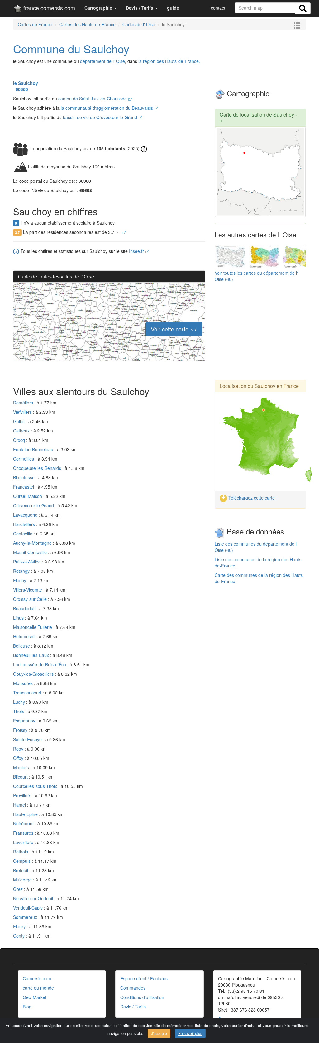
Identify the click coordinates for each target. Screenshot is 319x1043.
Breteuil (21, 870)
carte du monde (38, 988)
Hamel (20, 805)
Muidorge (23, 879)
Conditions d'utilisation (142, 997)
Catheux (22, 430)
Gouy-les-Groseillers (34, 674)
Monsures (23, 683)
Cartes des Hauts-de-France (87, 24)
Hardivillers (24, 524)
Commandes (132, 988)
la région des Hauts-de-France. (169, 61)
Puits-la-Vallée (27, 561)
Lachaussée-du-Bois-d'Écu (40, 664)
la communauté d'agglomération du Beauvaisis (107, 108)
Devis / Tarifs (133, 1006)
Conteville (23, 533)
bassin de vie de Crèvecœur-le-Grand (100, 117)
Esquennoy (24, 720)
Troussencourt (28, 692)
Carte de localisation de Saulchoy (257, 114)
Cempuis (22, 861)
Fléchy (20, 580)
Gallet (19, 421)
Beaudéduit (25, 608)
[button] (100, 8)
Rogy (19, 749)
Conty (19, 936)
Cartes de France (35, 24)
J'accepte (159, 1033)
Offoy (19, 758)
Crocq (19, 440)
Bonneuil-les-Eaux (31, 655)
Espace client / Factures (144, 978)
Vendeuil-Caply (28, 908)
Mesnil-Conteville (30, 552)
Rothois (21, 851)
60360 (20, 89)
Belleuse (22, 646)
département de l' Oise (102, 61)
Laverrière (24, 842)
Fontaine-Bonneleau (34, 449)
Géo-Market (34, 997)
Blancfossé (24, 477)
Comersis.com (37, 978)
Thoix (19, 711)
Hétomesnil (24, 636)
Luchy (19, 702)
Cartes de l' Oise (138, 24)
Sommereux (25, 917)
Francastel (24, 487)
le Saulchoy (25, 83)
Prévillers (22, 795)
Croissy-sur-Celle (30, 599)
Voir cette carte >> (174, 329)
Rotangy (22, 571)
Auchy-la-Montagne (33, 543)
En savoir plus (190, 1033)
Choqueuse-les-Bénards (37, 468)
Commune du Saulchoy (71, 48)
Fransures (24, 833)
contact (218, 8)
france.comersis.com (48, 8)
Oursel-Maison (28, 496)
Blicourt (21, 777)
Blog (27, 1006)
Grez (18, 889)
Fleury (20, 926)
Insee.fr (137, 251)
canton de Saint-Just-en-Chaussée (93, 98)
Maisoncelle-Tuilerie (33, 627)
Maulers (21, 767)
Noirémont (24, 823)
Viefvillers (23, 412)
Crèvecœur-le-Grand (34, 505)
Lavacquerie (26, 515)
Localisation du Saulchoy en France (259, 385)
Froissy (21, 730)
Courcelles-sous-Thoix (35, 786)
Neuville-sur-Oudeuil (33, 898)
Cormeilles (24, 459)
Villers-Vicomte (28, 590)
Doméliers (23, 402)
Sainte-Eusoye (28, 739)
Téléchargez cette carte (251, 498)
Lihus (19, 618)
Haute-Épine (26, 814)
